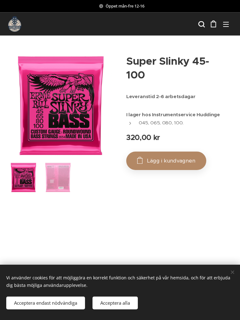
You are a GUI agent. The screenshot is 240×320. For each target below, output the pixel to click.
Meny (226, 24)
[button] (201, 24)
